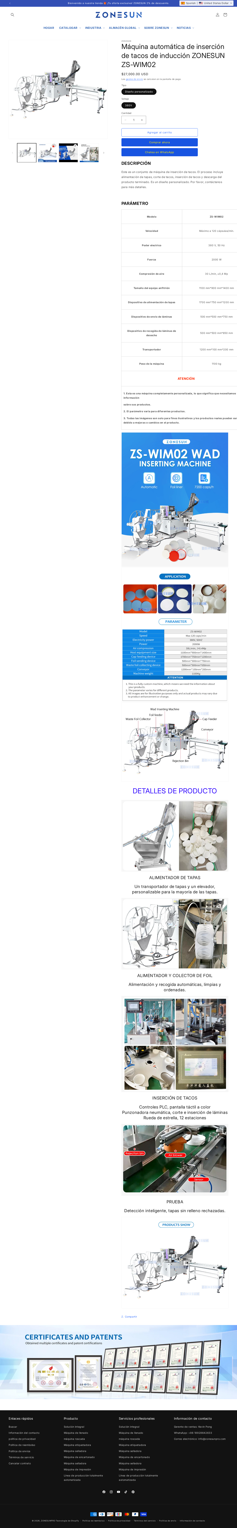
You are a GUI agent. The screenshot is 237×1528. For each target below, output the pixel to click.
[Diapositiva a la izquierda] (12, 153)
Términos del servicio (145, 1520)
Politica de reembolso (22, 1444)
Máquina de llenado (76, 1432)
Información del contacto (24, 1432)
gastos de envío (134, 79)
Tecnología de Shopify (67, 1520)
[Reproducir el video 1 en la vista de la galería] (68, 152)
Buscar (13, 1426)
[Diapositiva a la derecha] (104, 153)
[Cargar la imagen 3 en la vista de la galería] (89, 152)
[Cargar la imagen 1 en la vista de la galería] (26, 152)
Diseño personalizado (139, 91)
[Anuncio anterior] (10, 3)
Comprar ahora (159, 142)
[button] (12, 15)
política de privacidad (22, 1438)
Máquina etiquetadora (77, 1444)
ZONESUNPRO (48, 1520)
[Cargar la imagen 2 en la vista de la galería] (47, 152)
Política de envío (167, 1520)
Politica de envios (19, 1451)
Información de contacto (192, 1520)
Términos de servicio (21, 1457)
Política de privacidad (119, 1520)
